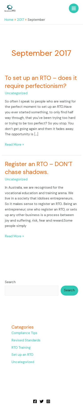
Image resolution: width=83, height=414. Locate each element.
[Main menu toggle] (74, 8)
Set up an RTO (22, 355)
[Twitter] (42, 401)
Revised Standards (26, 340)
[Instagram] (48, 401)
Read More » (14, 144)
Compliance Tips (24, 333)
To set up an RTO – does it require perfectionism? (41, 82)
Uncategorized (16, 93)
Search (10, 282)
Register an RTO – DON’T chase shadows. (38, 168)
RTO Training (21, 348)
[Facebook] (35, 401)
